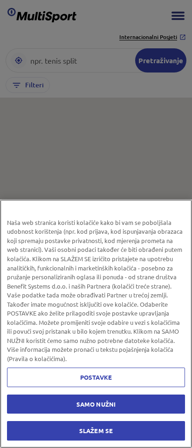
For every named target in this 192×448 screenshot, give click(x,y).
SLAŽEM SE (96, 431)
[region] (96, 323)
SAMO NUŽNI (96, 404)
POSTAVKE (96, 377)
